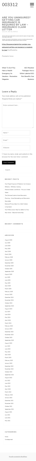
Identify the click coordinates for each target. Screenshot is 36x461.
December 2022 (9, 366)
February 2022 (9, 395)
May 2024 (7, 317)
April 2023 (8, 354)
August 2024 (8, 309)
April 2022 (8, 389)
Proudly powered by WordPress (18, 456)
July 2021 (7, 415)
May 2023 (7, 352)
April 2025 (8, 286)
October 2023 (8, 337)
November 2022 (9, 369)
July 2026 (7, 243)
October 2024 (8, 303)
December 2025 (9, 263)
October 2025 (8, 268)
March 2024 (8, 323)
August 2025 (8, 274)
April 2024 (8, 320)
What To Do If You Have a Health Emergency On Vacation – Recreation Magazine (9, 73)
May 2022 (7, 386)
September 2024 (9, 306)
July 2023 (7, 346)
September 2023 (9, 340)
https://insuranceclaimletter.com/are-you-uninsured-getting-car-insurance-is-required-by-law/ (17, 47)
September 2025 (9, 271)
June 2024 (7, 314)
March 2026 (8, 254)
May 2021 (7, 420)
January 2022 (8, 397)
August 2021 (8, 412)
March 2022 (8, 392)
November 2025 (9, 266)
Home (11, 56)
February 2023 (9, 360)
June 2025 (7, 280)
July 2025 (7, 277)
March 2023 (8, 357)
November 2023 (9, 334)
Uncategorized (9, 439)
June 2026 (7, 245)
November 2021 (9, 403)
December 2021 (9, 400)
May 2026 (7, 248)
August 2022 (8, 377)
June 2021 (7, 418)
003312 (10, 5)
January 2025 (8, 294)
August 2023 (8, 343)
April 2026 (8, 251)
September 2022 (9, 375)
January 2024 (8, 329)
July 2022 (7, 380)
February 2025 (9, 291)
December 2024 (9, 297)
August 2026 (8, 240)
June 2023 (7, 349)
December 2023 (9, 332)
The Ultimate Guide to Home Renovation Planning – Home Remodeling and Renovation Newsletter (17, 198)
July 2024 (7, 311)
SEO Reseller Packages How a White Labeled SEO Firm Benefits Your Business (27, 73)
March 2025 (8, 289)
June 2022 (7, 383)
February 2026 (9, 257)
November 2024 (9, 300)
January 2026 (8, 260)
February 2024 (9, 326)
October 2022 (8, 372)
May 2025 (7, 283)
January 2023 (8, 363)
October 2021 (8, 406)
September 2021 (9, 409)
